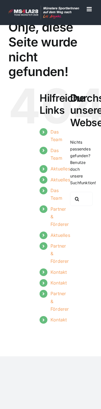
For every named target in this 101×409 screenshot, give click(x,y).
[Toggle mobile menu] (90, 9)
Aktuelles (60, 169)
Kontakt (58, 272)
